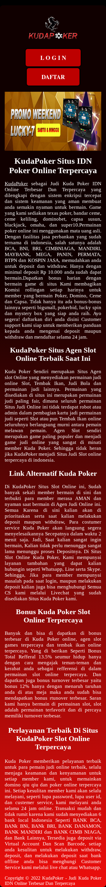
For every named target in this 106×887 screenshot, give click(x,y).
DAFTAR (53, 77)
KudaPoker (16, 183)
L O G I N (53, 57)
